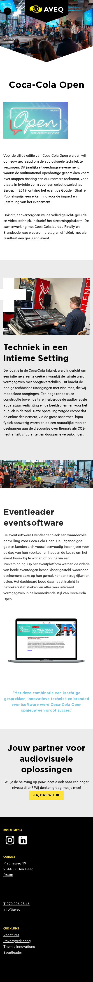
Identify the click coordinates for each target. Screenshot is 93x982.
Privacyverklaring (17, 941)
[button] (7, 11)
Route (8, 875)
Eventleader (12, 952)
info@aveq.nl (13, 909)
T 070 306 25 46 (16, 904)
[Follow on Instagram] (10, 841)
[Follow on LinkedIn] (23, 841)
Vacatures (11, 935)
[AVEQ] (46, 11)
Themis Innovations (19, 946)
